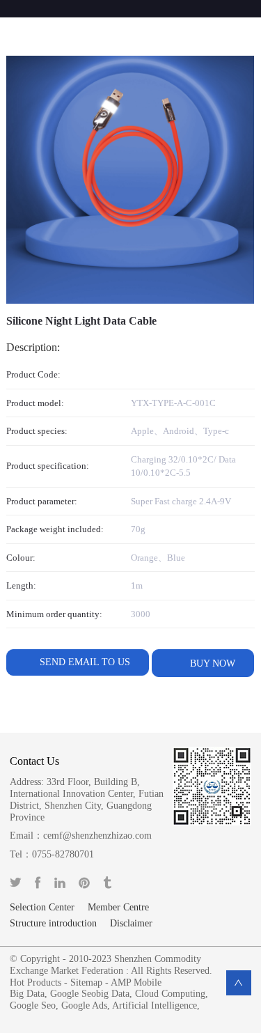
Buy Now (211, 663)
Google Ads (84, 1005)
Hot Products (35, 982)
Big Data (27, 993)
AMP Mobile (136, 982)
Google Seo (33, 1005)
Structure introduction (53, 924)
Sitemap (86, 982)
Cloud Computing (170, 993)
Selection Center (42, 907)
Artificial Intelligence (154, 1005)
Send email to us (85, 662)
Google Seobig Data (89, 993)
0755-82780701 (63, 854)
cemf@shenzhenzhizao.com (97, 835)
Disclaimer (131, 924)
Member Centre (118, 907)
